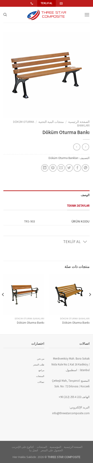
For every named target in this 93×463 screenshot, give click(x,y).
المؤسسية (55, 447)
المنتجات (40, 376)
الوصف (85, 195)
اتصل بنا (33, 450)
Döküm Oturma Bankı (76, 323)
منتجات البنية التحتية (51, 122)
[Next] (3, 304)
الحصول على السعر (52, 450)
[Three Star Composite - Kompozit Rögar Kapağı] (46, 15)
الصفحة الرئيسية (79, 122)
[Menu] (87, 14)
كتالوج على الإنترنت (23, 447)
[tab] (46, 194)
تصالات (40, 382)
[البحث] (5, 14)
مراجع (41, 370)
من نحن (40, 358)
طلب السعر (38, 364)
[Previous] (90, 304)
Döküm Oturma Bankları (63, 158)
